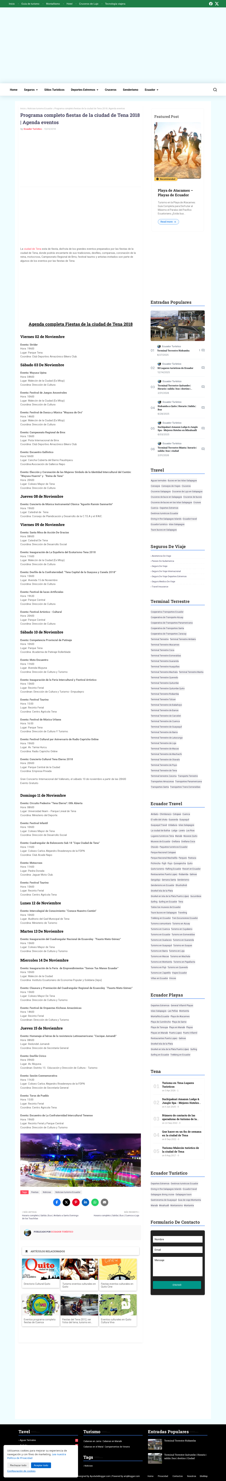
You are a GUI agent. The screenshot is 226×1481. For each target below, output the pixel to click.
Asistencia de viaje (161, 556)
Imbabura (172, 825)
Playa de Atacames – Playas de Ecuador (175, 192)
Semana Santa (169, 880)
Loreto (182, 830)
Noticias (47, 1192)
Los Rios (190, 830)
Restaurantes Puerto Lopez (164, 874)
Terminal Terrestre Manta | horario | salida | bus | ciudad (177, 449)
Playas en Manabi (159, 1033)
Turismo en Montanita (161, 962)
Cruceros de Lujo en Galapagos (187, 491)
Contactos (178, 1476)
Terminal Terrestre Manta (191, 672)
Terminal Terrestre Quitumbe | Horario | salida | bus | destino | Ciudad (174, 388)
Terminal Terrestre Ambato (183, 639)
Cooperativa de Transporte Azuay (167, 617)
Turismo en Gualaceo (161, 940)
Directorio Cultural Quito (37, 1283)
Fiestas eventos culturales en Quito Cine (117, 1285)
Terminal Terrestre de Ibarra (164, 732)
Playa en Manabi (177, 1027)
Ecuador (150, 89)
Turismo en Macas (160, 956)
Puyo (170, 863)
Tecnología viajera (115, 3)
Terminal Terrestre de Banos (165, 710)
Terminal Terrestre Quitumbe (165, 683)
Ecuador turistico (159, 524)
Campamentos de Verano (117, 1447)
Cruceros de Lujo (88, 3)
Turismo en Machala (180, 956)
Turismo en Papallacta (184, 962)
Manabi (178, 836)
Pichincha (155, 863)
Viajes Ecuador (179, 973)
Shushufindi (181, 885)
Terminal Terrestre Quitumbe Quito (168, 688)
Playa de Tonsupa (159, 1027)
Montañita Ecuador (160, 1016)
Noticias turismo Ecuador (40, 108)
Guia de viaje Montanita (189, 1200)
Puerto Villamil (190, 1033)
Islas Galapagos (177, 524)
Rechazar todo (18, 1465)
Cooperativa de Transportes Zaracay (168, 634)
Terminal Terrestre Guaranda (165, 661)
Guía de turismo (30, 3)
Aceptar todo (41, 1465)
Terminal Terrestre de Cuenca (165, 721)
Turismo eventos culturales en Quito (79, 1285)
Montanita (184, 1011)
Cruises (197, 502)
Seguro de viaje (159, 566)
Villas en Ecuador (159, 978)
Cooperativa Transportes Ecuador (167, 612)
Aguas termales (158, 480)
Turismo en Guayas (182, 945)
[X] (217, 4)
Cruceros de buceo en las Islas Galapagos (171, 502)
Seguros (29, 89)
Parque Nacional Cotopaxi (163, 852)
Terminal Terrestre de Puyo (164, 765)
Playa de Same (179, 1022)
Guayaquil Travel (159, 825)
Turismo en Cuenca (160, 929)
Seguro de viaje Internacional (166, 571)
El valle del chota (159, 819)
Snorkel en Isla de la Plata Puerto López (170, 896)
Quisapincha (180, 863)
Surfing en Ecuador (168, 901)
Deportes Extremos (83, 89)
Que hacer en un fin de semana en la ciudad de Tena (181, 1133)
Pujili (164, 863)
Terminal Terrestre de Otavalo (165, 759)
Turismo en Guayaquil (161, 945)
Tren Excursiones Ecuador (185, 918)
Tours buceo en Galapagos (164, 530)
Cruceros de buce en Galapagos (166, 497)
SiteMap (203, 1476)
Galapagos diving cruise (162, 1194)
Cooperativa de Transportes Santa (167, 628)
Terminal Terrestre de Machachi (166, 754)
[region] (80, 291)
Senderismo (130, 89)
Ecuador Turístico (33, 129)
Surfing (154, 901)
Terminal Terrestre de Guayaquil (166, 727)
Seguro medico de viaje (163, 581)
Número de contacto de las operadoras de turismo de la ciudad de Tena (179, 1119)
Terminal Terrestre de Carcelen (166, 716)
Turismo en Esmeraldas (183, 934)
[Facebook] (211, 4)
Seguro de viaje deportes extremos (169, 576)
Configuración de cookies (21, 1471)
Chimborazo (165, 814)
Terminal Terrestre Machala (164, 672)
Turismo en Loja (177, 951)
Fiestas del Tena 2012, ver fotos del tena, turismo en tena (76, 1321)
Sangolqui (155, 880)
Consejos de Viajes (170, 486)
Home (13, 89)
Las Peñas (173, 1011)
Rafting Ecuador (173, 869)
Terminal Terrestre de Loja (163, 743)
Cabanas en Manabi (112, 1441)
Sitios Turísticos (54, 89)
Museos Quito (190, 836)
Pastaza (192, 858)
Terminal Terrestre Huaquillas (165, 666)
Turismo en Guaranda (183, 940)
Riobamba (183, 874)
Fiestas (34, 1192)
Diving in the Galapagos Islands (166, 519)
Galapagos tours (184, 1194)
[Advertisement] (113, 45)
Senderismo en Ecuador (162, 885)
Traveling (182, 912)
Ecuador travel (190, 519)
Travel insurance (160, 586)
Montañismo (53, 3)
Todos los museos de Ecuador (166, 907)
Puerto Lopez (175, 1033)
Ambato (154, 814)
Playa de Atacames (180, 1016)
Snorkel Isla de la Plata (162, 891)
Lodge (174, 830)
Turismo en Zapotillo (161, 973)
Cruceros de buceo (192, 497)
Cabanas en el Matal (93, 1447)
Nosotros (191, 1476)
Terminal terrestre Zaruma (164, 776)
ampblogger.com (132, 1476)
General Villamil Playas (182, 1005)
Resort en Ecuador (191, 869)
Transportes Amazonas (162, 781)
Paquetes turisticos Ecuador (174, 847)
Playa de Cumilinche (161, 1022)
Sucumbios (195, 896)
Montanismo (176, 1205)
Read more (166, 221)
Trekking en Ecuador (161, 918)
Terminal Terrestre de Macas (165, 748)
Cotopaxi (177, 814)
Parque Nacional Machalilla (164, 858)
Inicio (12, 3)
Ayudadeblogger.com (100, 1476)
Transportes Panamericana (188, 781)
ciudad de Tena (32, 248)
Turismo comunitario (161, 923)
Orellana (176, 841)
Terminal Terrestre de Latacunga (167, 738)
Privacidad (163, 1476)
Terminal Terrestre (160, 639)
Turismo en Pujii (158, 967)
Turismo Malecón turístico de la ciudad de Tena (180, 1149)
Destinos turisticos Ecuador (164, 513)
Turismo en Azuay (181, 923)
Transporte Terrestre (188, 776)
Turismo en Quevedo (178, 967)
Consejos (155, 486)
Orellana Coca (188, 841)
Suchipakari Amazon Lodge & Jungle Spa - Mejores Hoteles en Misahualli (178, 428)
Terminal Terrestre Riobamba (173, 350)
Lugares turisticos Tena (162, 836)
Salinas (193, 874)
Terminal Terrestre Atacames (165, 645)
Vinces (172, 978)
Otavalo (154, 847)
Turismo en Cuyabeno (181, 929)
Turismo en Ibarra (159, 951)
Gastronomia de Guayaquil (164, 1200)
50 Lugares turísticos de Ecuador (175, 368)
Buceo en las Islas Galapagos (182, 480)
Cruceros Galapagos (161, 491)
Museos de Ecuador (160, 841)
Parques (183, 858)
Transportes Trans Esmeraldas (185, 787)
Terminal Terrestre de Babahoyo (166, 705)
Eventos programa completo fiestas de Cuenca (40, 1321)
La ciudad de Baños (160, 830)
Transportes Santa (160, 787)
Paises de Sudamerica (163, 561)
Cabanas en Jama (92, 1441)
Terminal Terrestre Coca (162, 650)
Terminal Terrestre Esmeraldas (166, 655)
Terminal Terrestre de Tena (164, 770)
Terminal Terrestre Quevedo (164, 677)
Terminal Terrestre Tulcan (163, 699)
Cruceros (110, 89)
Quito (189, 863)
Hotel (69, 3)
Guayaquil (184, 819)
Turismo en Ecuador (160, 934)
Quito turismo (157, 869)
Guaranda (173, 819)
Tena (180, 901)
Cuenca (154, 508)
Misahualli (164, 1205)
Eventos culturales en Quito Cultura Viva (116, 1321)
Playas (189, 1027)
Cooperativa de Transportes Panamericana (172, 623)
